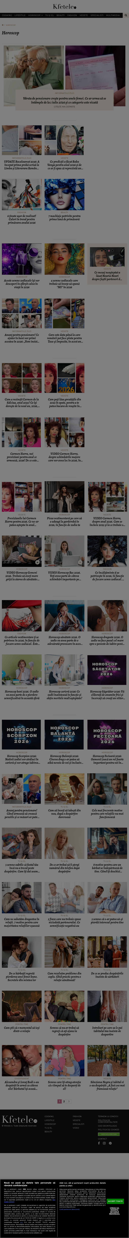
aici (21, 1222)
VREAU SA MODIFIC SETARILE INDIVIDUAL (114, 1211)
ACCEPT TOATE (115, 1201)
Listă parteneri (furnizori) (69, 1209)
